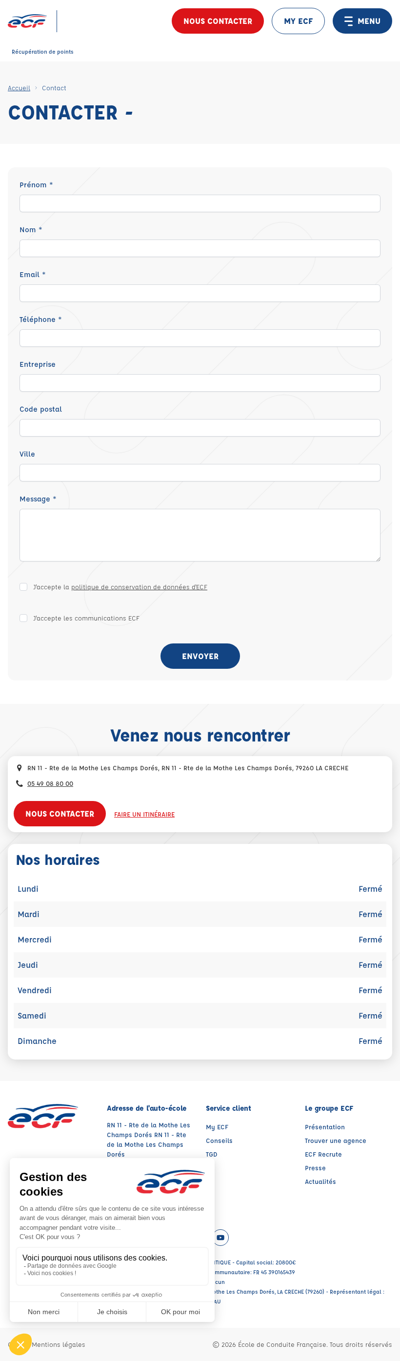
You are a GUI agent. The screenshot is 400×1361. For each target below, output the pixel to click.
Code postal (41, 409)
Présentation (325, 1126)
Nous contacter (217, 21)
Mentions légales (58, 1344)
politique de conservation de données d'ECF (139, 586)
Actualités (320, 1181)
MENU (369, 21)
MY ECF (298, 21)
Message (38, 498)
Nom (31, 229)
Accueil (19, 87)
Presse (315, 1167)
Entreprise (38, 364)
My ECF (217, 1126)
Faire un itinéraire (144, 814)
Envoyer (200, 656)
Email (33, 274)
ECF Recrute (323, 1154)
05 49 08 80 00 (50, 783)
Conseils (219, 1140)
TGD (212, 1154)
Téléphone (41, 319)
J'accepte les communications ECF (86, 618)
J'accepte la (120, 586)
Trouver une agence (335, 1140)
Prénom (36, 184)
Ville (27, 454)
